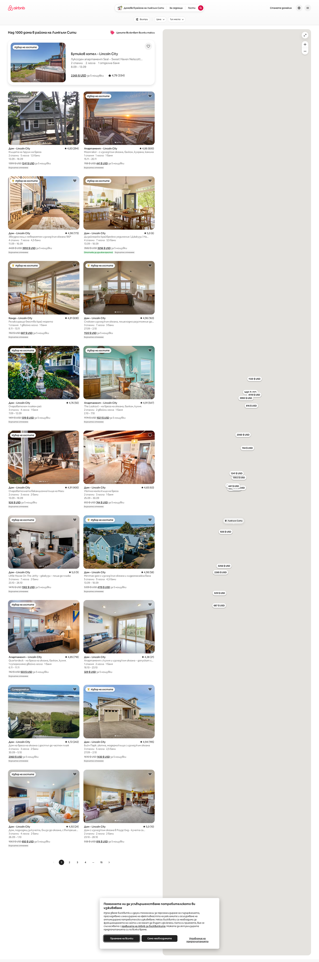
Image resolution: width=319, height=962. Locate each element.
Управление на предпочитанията (197, 940)
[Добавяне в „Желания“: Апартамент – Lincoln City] (150, 95)
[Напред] (109, 862)
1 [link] (61, 862)
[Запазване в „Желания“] (148, 46)
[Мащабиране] (305, 44)
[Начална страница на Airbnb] (16, 8)
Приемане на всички (121, 938)
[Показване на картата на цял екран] (305, 35)
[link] (54, 862)
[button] (78, 75)
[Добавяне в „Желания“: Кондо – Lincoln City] (74, 265)
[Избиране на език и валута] (299, 8)
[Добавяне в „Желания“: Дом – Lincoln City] (74, 95)
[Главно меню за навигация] (307, 8)
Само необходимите (159, 938)
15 (101, 862)
